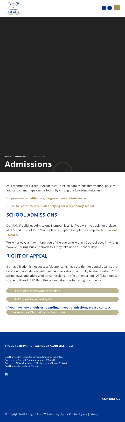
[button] (117, 7)
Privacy (94, 414)
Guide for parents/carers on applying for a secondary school (50, 206)
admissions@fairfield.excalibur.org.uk (39, 312)
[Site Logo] (14, 7)
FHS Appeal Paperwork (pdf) (33, 299)
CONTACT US (111, 399)
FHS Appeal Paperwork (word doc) (37, 291)
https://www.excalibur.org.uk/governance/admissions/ (46, 198)
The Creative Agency (75, 414)
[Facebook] (104, 8)
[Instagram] (109, 8)
